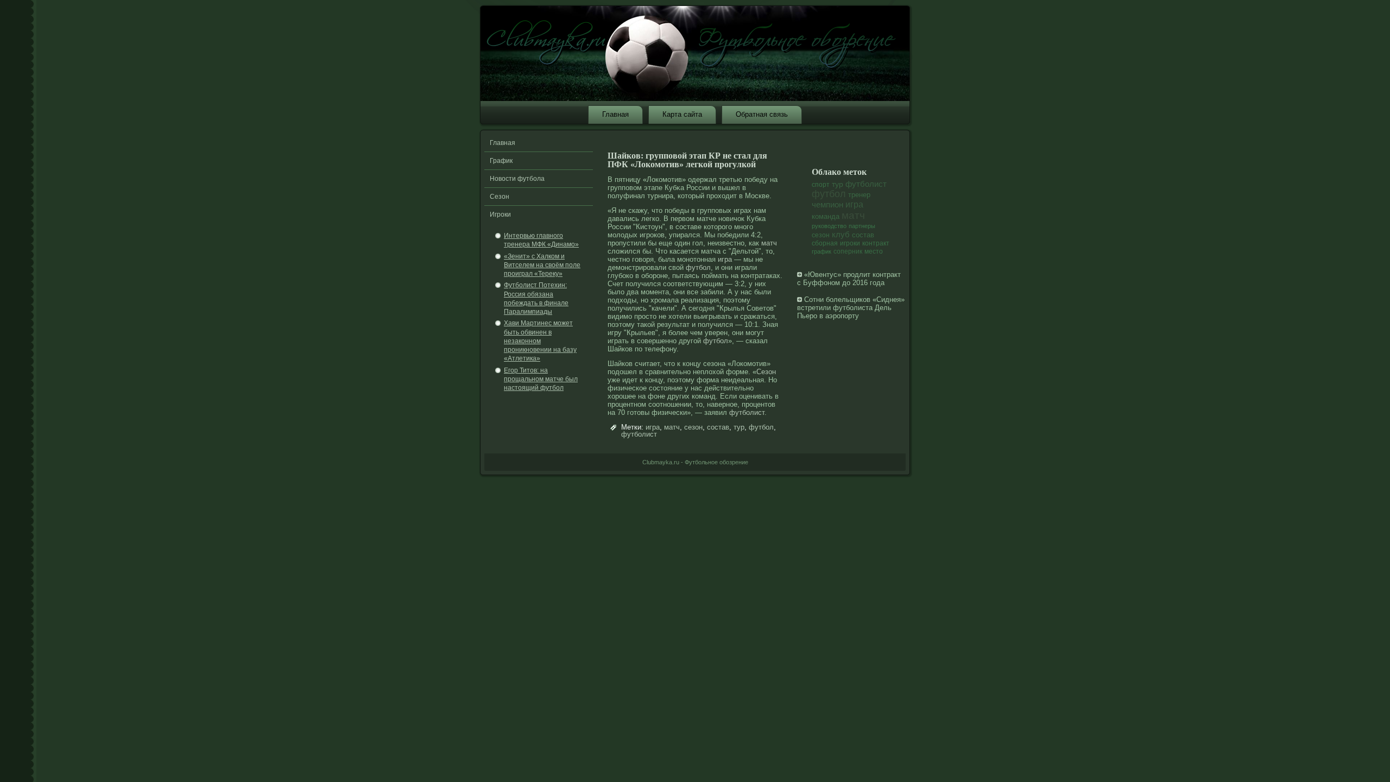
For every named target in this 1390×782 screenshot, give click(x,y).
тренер (859, 195)
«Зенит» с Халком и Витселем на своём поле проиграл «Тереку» (542, 265)
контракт (875, 243)
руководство (829, 226)
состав (718, 427)
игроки (850, 243)
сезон (693, 427)
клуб (841, 234)
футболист (746, 412)
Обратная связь (762, 114)
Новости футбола (517, 178)
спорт (821, 184)
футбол (698, 267)
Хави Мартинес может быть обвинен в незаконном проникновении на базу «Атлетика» (540, 340)
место (873, 251)
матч (769, 243)
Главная (615, 114)
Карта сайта (682, 114)
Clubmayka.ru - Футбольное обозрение (695, 462)
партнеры (862, 226)
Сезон (499, 196)
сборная (825, 243)
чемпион (827, 204)
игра (725, 259)
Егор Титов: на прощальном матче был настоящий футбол (541, 379)
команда (825, 216)
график (821, 251)
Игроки (500, 214)
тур (739, 427)
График (501, 161)
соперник (847, 251)
